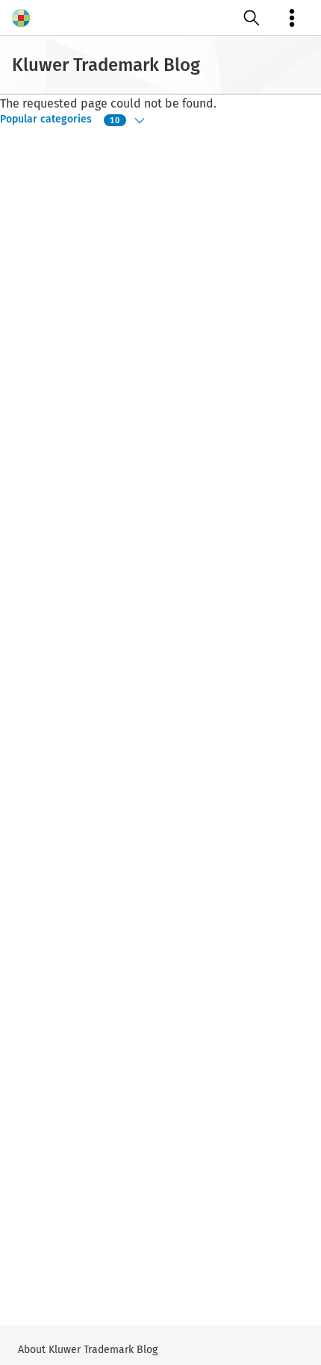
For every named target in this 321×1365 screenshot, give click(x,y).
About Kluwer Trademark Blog (88, 1349)
